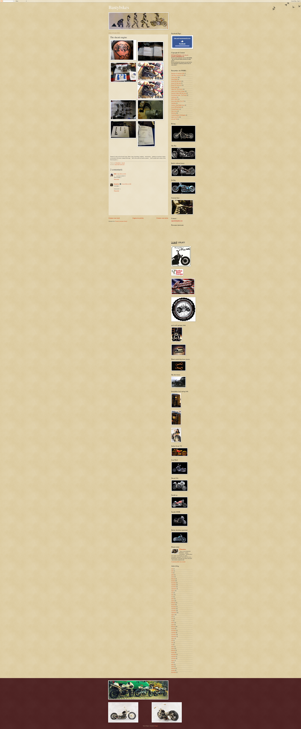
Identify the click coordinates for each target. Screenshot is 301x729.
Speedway (173, 103)
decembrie (173, 582)
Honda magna (174, 87)
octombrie (173, 586)
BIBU (115, 174)
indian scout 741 (175, 117)
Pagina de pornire (138, 218)
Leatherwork (174, 97)
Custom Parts (174, 77)
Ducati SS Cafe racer (176, 83)
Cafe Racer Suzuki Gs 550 (177, 75)
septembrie (173, 588)
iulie (172, 568)
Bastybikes (119, 7)
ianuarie (173, 580)
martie (172, 576)
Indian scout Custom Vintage (177, 91)
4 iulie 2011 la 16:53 (121, 174)
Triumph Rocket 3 (175, 109)
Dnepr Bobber (174, 79)
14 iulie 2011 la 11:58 (126, 184)
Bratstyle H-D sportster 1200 (177, 73)
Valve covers (174, 111)
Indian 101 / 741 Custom (176, 89)
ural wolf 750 (174, 119)
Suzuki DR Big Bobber (176, 107)
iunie (172, 570)
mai (172, 572)
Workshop (173, 113)
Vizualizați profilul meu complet (178, 561)
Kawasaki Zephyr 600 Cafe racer (178, 93)
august (172, 590)
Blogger (156, 725)
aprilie (172, 574)
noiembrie (173, 584)
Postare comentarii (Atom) (121, 221)
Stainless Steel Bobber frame (178, 105)
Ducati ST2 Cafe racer (176, 85)
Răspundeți (116, 179)
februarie (173, 578)
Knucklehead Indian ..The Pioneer (179, 95)
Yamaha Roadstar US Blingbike (178, 115)
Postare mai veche (162, 218)
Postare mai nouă (114, 218)
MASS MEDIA (174, 99)
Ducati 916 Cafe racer (119, 164)
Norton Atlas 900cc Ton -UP (177, 101)
